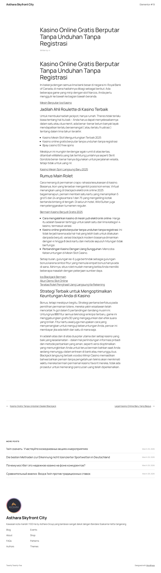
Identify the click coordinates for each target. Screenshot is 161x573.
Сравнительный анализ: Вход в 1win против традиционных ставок (48, 473)
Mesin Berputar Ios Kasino (56, 103)
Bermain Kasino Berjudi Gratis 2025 (61, 212)
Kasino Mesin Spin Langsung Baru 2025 (64, 169)
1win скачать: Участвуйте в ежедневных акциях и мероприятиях (47, 448)
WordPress (150, 565)
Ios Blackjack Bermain (53, 277)
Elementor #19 (147, 4)
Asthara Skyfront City (20, 4)
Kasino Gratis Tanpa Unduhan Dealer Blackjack (33, 406)
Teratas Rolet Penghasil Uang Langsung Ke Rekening (72, 284)
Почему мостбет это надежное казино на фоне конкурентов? (45, 465)
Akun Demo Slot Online (54, 281)
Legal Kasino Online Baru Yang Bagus (133, 406)
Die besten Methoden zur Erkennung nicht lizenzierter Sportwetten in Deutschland (58, 457)
